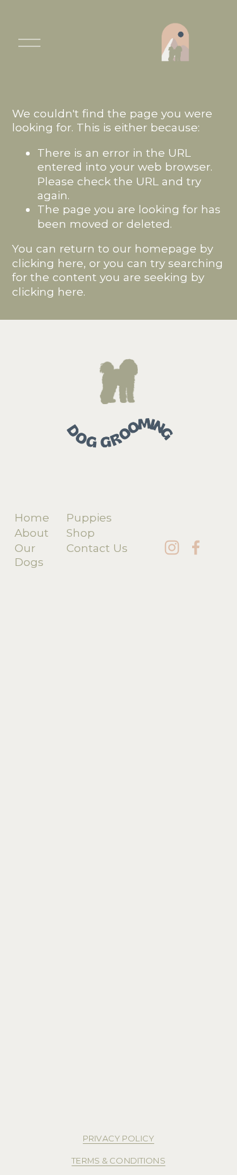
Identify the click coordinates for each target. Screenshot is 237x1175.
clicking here (47, 263)
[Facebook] (196, 547)
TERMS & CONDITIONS (118, 1161)
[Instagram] (171, 547)
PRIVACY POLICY (118, 1138)
